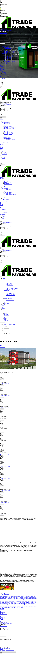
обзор (29, 600)
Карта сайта (2, 649)
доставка (35, 597)
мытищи (13, 600)
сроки (4, 605)
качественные (28, 598)
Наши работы (4, 74)
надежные (20, 600)
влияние (6, 597)
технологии (28, 605)
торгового (5, 606)
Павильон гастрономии (8, 49)
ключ (4, 599)
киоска (33, 598)
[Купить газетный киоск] (18, 368)
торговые (8, 606)
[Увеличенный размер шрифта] (1, 3)
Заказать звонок (3, 31)
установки (34, 606)
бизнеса (16, 596)
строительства (11, 605)
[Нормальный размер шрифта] (1, 2)
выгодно (17, 597)
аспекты (9, 596)
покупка (23, 602)
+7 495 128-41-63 (4, 29)
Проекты (2, 44)
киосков (1, 599)
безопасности (13, 596)
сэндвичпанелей (23, 605)
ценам (6, 607)
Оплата (1, 67)
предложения (34, 602)
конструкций (19, 599)
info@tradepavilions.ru (3, 33)
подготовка (11, 602)
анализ (7, 596)
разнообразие (22, 604)
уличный (27, 606)
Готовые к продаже (5, 62)
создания (1, 605)
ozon (1, 596)
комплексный (10, 599)
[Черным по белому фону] (0, 5)
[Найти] (1, 653)
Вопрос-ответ (4, 217)
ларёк (34, 599)
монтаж (5, 600)
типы (33, 605)
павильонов (34, 601)
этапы (17, 607)
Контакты (2, 69)
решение (34, 604)
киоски (36, 598)
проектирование (22, 603)
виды (3, 597)
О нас (1, 70)
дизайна (32, 597)
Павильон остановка (7, 60)
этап (15, 607)
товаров (35, 605)
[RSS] (0, 339)
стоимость (7, 605)
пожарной (17, 602)
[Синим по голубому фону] (0, 7)
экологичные (13, 607)
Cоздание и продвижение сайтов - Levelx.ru (7, 650)
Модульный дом (4, 63)
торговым (14, 606)
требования (21, 606)
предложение (30, 602)
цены (9, 607)
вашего (34, 596)
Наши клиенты (4, 154)
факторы (1, 607)
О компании (4, 71)
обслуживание (32, 600)
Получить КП (2, 164)
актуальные (4, 596)
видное (1, 597)
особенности (16, 601)
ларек (32, 599)
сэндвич (19, 605)
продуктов (15, 603)
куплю (30, 599)
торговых (18, 606)
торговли (1, 606)
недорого (23, 600)
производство (11, 604)
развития (18, 604)
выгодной (23, 597)
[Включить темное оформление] (1, 118)
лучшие (36, 599)
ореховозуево (8, 601)
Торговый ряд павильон (8, 57)
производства (2, 604)
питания (8, 602)
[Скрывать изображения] (0, 12)
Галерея (1, 64)
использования (23, 598)
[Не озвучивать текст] (0, 15)
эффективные (21, 607)
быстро (19, 596)
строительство (16, 605)
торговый (11, 606)
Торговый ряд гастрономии (8, 56)
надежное (16, 600)
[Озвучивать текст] (1, 14)
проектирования (27, 603)
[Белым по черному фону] (0, 6)
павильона (26, 601)
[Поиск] (1, 86)
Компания (2, 608)
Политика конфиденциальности (5, 648)
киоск (31, 598)
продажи (12, 603)
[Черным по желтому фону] (0, 8)
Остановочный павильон (6, 59)
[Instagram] (2, 83)
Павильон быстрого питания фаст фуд (10, 51)
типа (31, 605)
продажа (9, 603)
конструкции (15, 599)
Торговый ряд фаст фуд (7, 58)
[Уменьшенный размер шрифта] (0, 1)
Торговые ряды (4, 53)
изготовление (9, 598)
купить (27, 599)
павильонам (30, 601)
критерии (24, 599)
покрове (20, 602)
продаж (6, 603)
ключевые (6, 599)
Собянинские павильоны (8, 50)
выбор (12, 597)
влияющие (9, 597)
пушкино (15, 604)
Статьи (1, 68)
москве (8, 600)
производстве (7, 604)
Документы (4, 73)
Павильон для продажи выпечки (9, 52)
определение (2, 601)
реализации (26, 604)
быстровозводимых (30, 596)
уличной (25, 606)
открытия (19, 601)
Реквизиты (4, 72)
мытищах (10, 600)
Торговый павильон (5, 46)
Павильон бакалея (7, 47)
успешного (31, 606)
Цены (1, 65)
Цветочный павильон (7, 48)
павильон (23, 601)
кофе (22, 599)
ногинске (26, 600)
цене (8, 607)
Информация (2, 76)
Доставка (2, 66)
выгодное (20, 597)
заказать (3, 598)
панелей (5, 602)
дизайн (30, 597)
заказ (1, 598)
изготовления (13, 598)
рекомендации (30, 604)
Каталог (1, 613)
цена (4, 607)
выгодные (26, 597)
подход (14, 602)
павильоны (2, 602)
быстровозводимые (23, 596)
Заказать (2, 385)
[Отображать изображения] (0, 11)
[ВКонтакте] (2, 82)
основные (12, 601)
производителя (32, 603)
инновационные (18, 598)
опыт (5, 601)
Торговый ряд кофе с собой (8, 55)
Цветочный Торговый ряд (8, 54)
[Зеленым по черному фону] (0, 9)
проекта (18, 603)
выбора (14, 597)
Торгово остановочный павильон (9, 61)
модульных (2, 600)
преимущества (2, 603)
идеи (5, 598)
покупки (26, 602)
